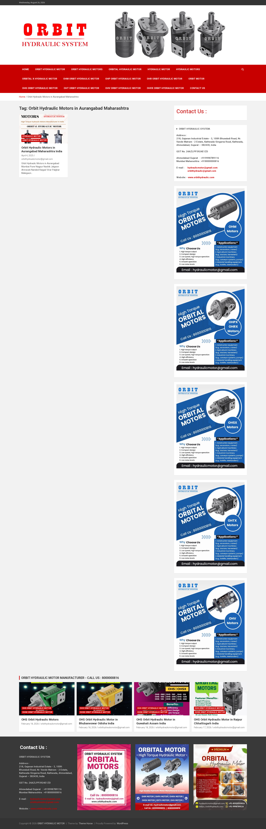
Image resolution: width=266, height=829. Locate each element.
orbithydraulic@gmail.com (201, 171)
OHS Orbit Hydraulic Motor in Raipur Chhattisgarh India (218, 721)
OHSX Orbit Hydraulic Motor (37, 712)
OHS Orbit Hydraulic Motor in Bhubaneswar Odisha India (98, 721)
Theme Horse (86, 823)
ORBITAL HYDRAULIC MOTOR (125, 69)
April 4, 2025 (27, 155)
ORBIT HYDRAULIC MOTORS (87, 69)
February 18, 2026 (30, 724)
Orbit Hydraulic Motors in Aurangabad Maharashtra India (41, 149)
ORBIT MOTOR (196, 78)
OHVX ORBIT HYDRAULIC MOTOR (165, 88)
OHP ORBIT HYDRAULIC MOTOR (123, 78)
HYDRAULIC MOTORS (188, 69)
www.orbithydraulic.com (201, 177)
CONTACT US (197, 88)
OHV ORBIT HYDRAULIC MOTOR (123, 88)
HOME (25, 69)
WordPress (122, 823)
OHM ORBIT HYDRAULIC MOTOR (81, 78)
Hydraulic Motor (31, 136)
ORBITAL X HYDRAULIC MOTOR (39, 78)
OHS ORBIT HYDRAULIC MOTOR (40, 88)
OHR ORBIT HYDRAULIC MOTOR (164, 78)
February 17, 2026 (202, 727)
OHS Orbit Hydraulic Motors (39, 719)
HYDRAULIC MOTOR (159, 69)
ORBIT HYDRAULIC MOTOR (50, 69)
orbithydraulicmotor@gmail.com (37, 159)
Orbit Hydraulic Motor (34, 140)
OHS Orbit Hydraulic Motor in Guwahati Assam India (155, 721)
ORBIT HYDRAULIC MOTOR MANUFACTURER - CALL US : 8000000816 (70, 678)
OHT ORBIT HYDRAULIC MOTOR (81, 88)
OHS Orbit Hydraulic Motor (36, 708)
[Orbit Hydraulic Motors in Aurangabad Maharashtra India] (43, 128)
